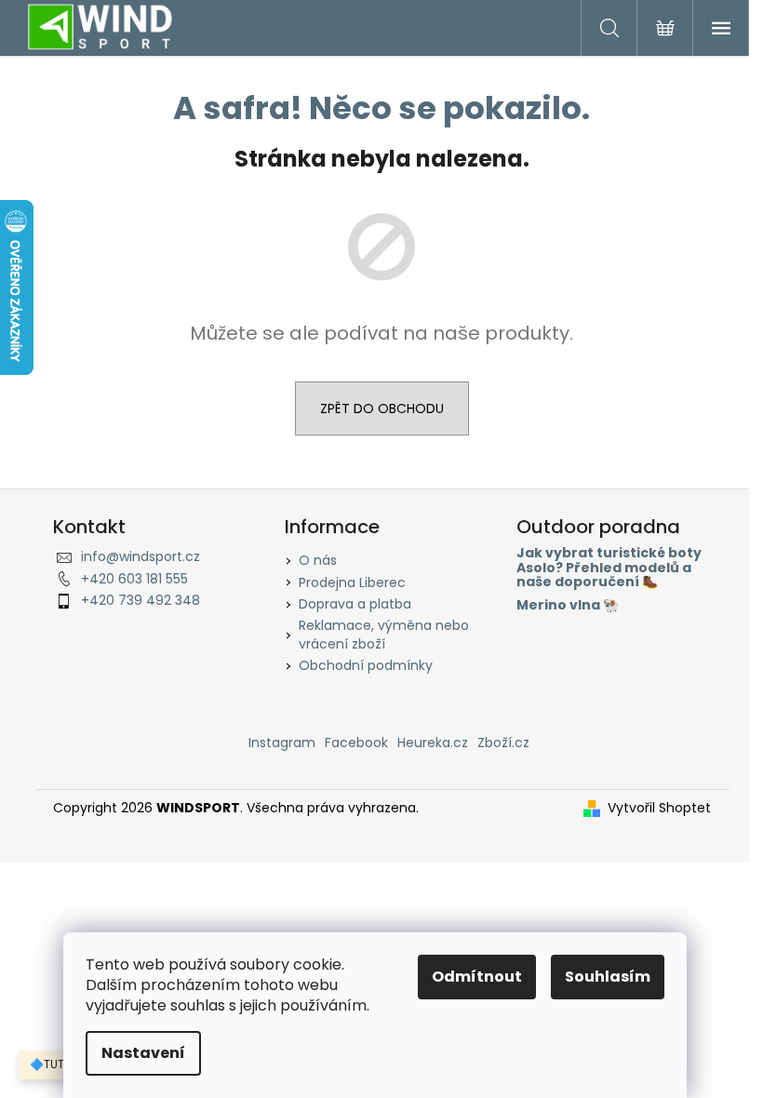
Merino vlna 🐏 (567, 605)
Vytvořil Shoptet (659, 808)
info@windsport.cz (140, 556)
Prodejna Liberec (352, 582)
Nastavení (143, 1053)
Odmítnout (477, 976)
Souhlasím (607, 976)
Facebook (356, 742)
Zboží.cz (503, 742)
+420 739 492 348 (140, 600)
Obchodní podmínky (366, 665)
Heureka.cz (432, 742)
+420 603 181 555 (134, 578)
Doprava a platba (355, 604)
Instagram (281, 742)
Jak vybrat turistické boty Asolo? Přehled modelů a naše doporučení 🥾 (609, 567)
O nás (318, 560)
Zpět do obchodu (382, 408)
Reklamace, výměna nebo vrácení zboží (384, 634)
